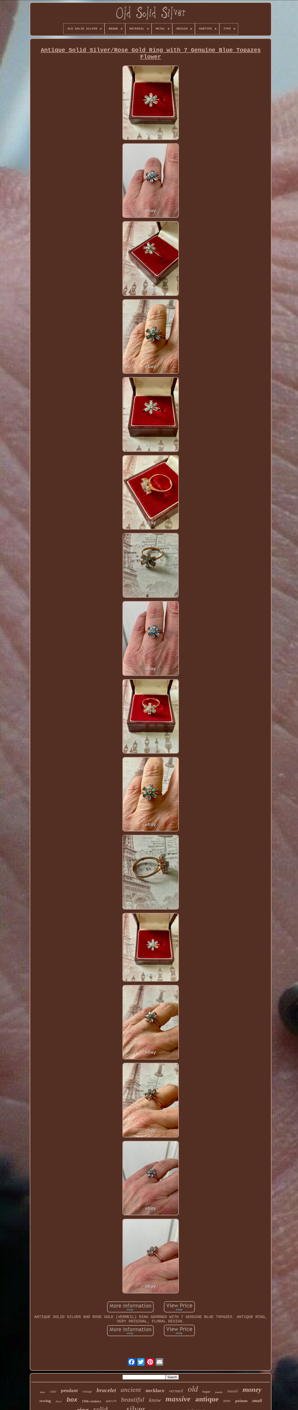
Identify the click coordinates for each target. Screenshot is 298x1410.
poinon (241, 1400)
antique (207, 1399)
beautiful (132, 1399)
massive (178, 1399)
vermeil (176, 1390)
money (252, 1389)
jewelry (219, 1392)
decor (59, 1401)
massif (232, 1391)
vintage (87, 1391)
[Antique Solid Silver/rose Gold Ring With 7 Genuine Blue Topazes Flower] (150, 103)
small (257, 1400)
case (53, 1391)
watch (111, 1401)
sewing (45, 1401)
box (72, 1399)
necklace (155, 1390)
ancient (131, 1389)
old (193, 1389)
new (226, 1400)
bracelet (106, 1390)
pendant (69, 1390)
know (155, 1400)
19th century (91, 1401)
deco (42, 1392)
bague (206, 1391)
